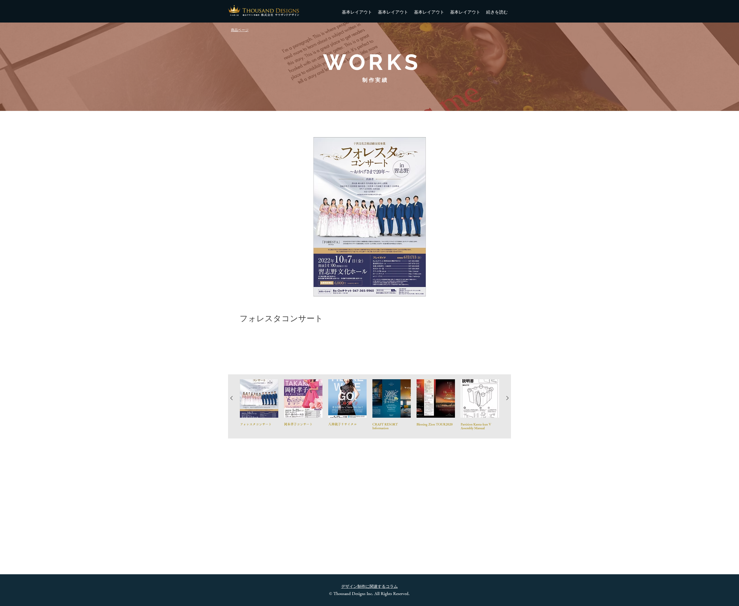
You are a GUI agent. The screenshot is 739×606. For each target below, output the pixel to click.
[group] (369, 406)
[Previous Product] (231, 398)
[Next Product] (507, 398)
